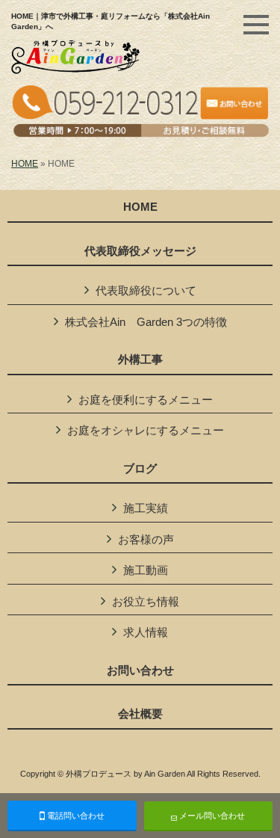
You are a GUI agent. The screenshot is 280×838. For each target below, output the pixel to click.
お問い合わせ (140, 671)
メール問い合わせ (211, 815)
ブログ (140, 469)
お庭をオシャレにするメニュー (145, 430)
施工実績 (145, 508)
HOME (24, 163)
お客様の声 (146, 539)
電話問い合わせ (75, 815)
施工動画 (145, 570)
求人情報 (145, 632)
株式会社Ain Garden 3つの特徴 (146, 321)
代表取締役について (146, 290)
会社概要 (140, 714)
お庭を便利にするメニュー (145, 399)
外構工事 (140, 360)
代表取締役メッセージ (140, 251)
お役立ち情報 (145, 601)
